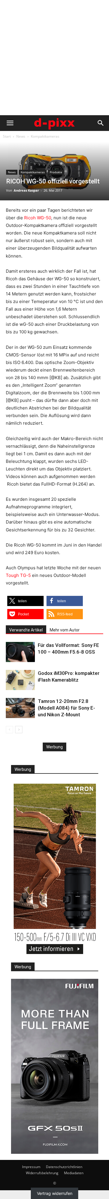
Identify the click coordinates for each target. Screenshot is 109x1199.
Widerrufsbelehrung (42, 1172)
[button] (10, 123)
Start (7, 136)
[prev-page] (9, 729)
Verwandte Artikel (26, 630)
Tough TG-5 (18, 575)
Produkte (56, 172)
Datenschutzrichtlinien (64, 1166)
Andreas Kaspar (26, 190)
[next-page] (18, 729)
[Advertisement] (54, 57)
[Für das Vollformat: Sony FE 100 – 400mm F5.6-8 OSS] (20, 652)
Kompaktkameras (45, 136)
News (20, 136)
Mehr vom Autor (65, 630)
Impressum (31, 1166)
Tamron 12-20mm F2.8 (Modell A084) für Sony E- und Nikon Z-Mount (66, 707)
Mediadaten (73, 1172)
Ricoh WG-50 (37, 217)
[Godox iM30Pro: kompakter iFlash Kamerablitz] (20, 680)
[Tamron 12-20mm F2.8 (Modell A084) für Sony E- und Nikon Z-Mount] (20, 708)
